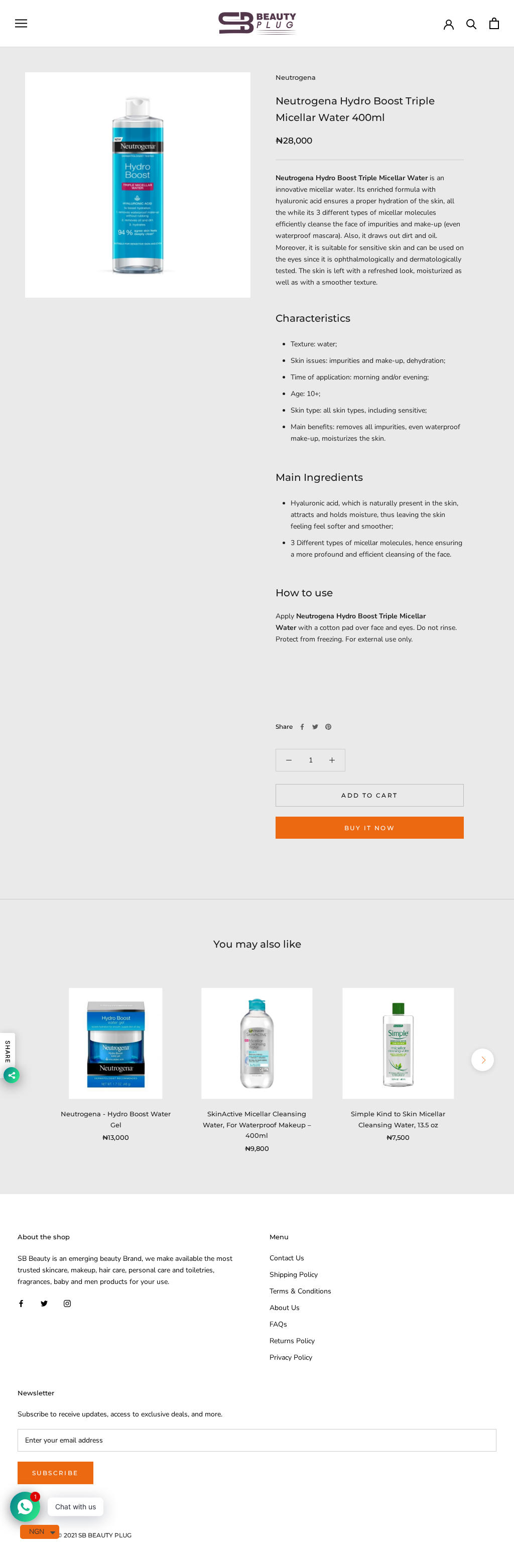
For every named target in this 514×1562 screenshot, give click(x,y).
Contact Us (287, 1258)
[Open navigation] (21, 23)
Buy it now (369, 828)
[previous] (31, 1060)
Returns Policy (292, 1341)
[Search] (471, 23)
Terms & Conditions (300, 1291)
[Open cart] (494, 23)
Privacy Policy (291, 1357)
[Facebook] (302, 727)
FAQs (278, 1324)
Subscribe (55, 1473)
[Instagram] (67, 1303)
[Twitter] (315, 727)
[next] (482, 1060)
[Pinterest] (328, 727)
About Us (285, 1308)
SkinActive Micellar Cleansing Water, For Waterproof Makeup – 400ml (257, 1124)
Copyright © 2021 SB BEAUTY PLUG (78, 1535)
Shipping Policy (294, 1274)
